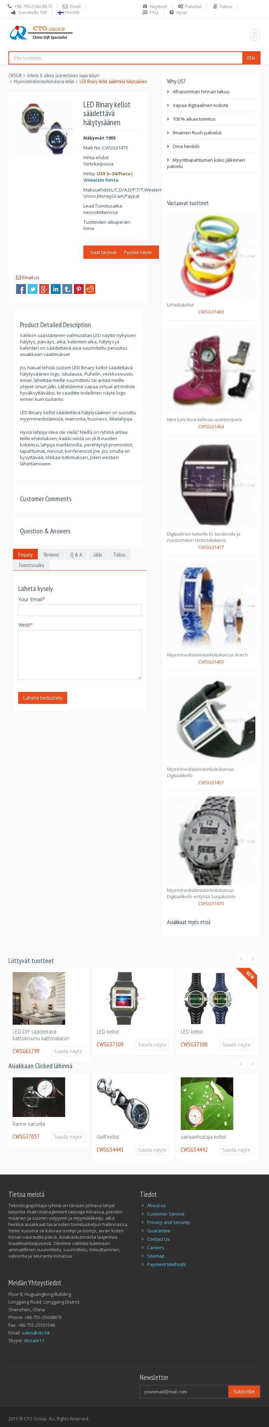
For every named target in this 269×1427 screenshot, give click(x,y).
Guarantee (159, 1230)
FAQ (154, 12)
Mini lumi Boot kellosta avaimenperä (204, 419)
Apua (181, 12)
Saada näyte (68, 1051)
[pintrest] (79, 289)
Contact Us (158, 1239)
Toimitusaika (31, 564)
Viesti (25, 624)
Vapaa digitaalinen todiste (200, 105)
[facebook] (21, 289)
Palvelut (193, 6)
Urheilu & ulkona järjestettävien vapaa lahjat (62, 76)
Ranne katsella (29, 1123)
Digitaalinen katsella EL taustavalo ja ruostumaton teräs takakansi (203, 537)
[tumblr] (67, 289)
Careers (155, 1247)
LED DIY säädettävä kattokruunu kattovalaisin (41, 1035)
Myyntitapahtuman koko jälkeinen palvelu (206, 163)
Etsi (251, 57)
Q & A (76, 554)
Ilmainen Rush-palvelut (197, 132)
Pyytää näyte (138, 252)
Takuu (226, 6)
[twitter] (32, 289)
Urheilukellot (180, 305)
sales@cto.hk (36, 1333)
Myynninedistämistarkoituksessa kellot (44, 82)
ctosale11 (34, 1340)
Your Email (31, 599)
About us (156, 1205)
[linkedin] (56, 289)
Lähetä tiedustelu (42, 697)
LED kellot (108, 1031)
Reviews (51, 554)
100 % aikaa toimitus (194, 119)
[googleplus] (44, 289)
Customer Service (166, 1214)
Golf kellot (108, 1136)
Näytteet (158, 6)
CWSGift (15, 76)
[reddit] (90, 289)
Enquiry (25, 554)
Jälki (98, 554)
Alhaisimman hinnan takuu (201, 91)
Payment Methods (166, 1264)
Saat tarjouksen (107, 252)
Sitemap (156, 1256)
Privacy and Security (168, 1222)
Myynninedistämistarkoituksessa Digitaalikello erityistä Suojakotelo (201, 893)
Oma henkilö (186, 146)
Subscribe (244, 1391)
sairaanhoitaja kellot (203, 1136)
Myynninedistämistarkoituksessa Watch (207, 655)
